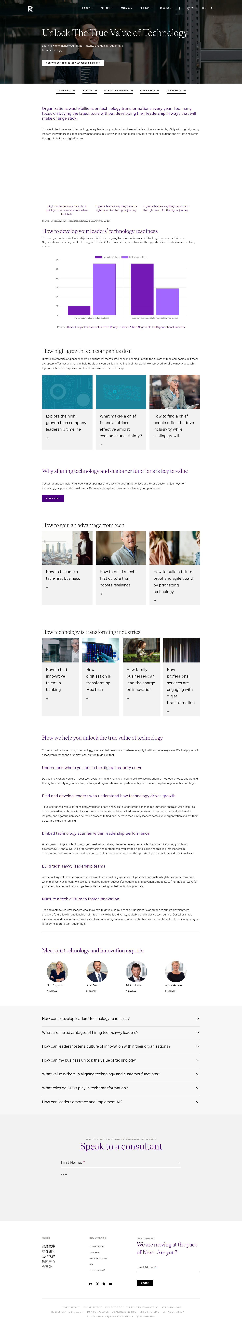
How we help (147, 90)
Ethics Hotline (149, 1312)
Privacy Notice (70, 1307)
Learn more (53, 498)
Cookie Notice (92, 1307)
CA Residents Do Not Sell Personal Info (154, 1307)
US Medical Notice (124, 1312)
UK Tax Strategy (173, 1312)
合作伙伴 (48, 1256)
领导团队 (48, 1251)
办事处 (47, 1266)
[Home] (36, 8)
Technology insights (116, 90)
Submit (145, 1283)
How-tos (87, 90)
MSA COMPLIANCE (98, 1312)
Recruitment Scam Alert (67, 1312)
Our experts (174, 90)
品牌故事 (48, 1246)
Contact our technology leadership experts (73, 63)
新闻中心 (48, 1261)
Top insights (63, 90)
